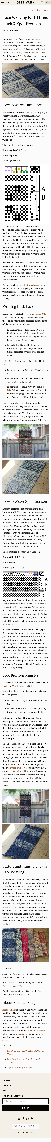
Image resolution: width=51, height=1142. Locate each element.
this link (35, 52)
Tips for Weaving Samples (19, 1067)
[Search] (42, 2)
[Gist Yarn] (25, 2)
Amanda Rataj (9, 1010)
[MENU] (1, 2)
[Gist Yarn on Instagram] (27, 1119)
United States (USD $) (24, 1126)
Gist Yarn (29, 1133)
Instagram (20, 1034)
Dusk (4, 686)
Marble (15, 686)
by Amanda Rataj (10, 30)
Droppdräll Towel (18, 768)
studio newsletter (35, 1030)
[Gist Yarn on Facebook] (23, 1119)
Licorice (33, 390)
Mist (9, 390)
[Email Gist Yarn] (19, 1119)
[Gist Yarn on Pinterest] (32, 1119)
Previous (36, 10)
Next (45, 10)
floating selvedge (31, 285)
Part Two (24, 56)
